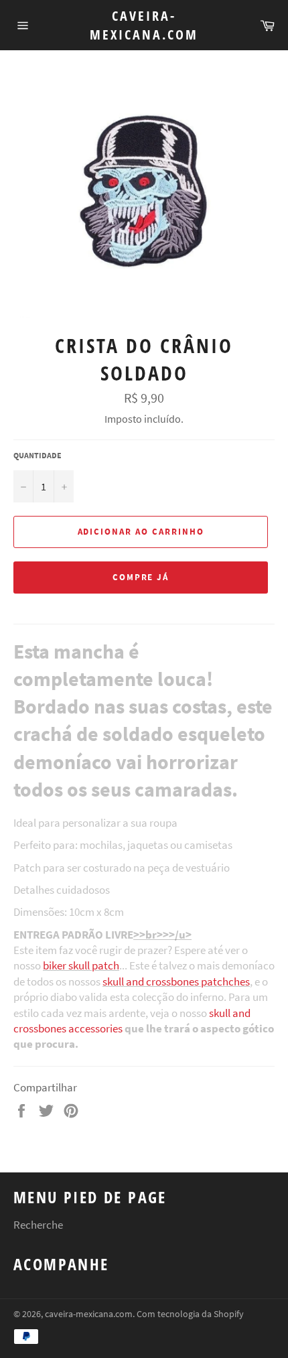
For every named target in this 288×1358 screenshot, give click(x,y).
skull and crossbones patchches (176, 981)
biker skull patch (81, 965)
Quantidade (37, 455)
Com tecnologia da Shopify (190, 1314)
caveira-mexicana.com (144, 25)
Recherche (38, 1224)
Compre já (141, 577)
